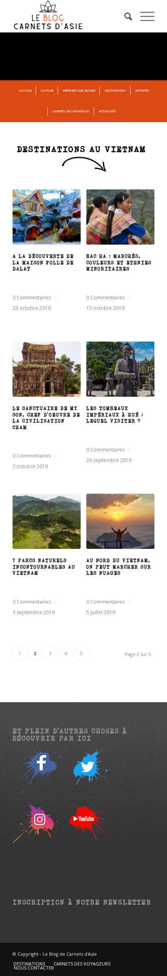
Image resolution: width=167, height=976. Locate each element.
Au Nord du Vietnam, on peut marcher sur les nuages (118, 566)
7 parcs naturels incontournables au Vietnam (44, 566)
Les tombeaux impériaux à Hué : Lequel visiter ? (114, 414)
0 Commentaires (32, 297)
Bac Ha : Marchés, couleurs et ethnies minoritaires (119, 262)
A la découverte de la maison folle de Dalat (43, 262)
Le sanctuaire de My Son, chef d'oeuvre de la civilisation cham (46, 417)
